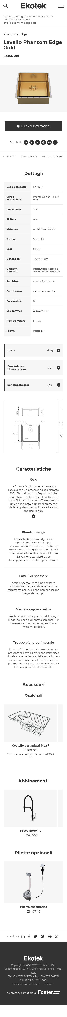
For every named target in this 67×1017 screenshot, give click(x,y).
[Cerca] (5, 7)
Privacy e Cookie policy (26, 984)
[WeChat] (50, 936)
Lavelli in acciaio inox (15, 19)
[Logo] (33, 4)
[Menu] (61, 6)
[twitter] (35, 936)
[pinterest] (42, 936)
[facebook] (29, 936)
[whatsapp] (56, 936)
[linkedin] (23, 936)
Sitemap (47, 984)
